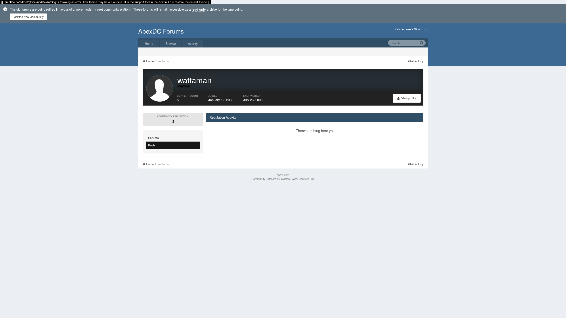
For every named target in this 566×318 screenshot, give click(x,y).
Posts (152, 145)
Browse (170, 43)
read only (199, 9)
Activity (193, 43)
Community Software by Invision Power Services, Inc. (283, 179)
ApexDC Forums (161, 30)
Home (149, 43)
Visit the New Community (28, 17)
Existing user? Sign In (410, 29)
